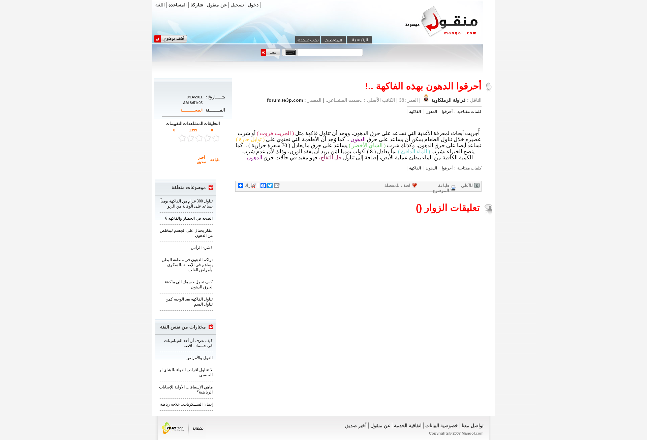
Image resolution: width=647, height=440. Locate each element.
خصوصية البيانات (441, 425)
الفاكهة (415, 111)
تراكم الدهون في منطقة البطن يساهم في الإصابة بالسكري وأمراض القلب (187, 264)
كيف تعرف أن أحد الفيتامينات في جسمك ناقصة (188, 343)
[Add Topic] (170, 41)
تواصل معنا (473, 425)
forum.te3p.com (285, 100)
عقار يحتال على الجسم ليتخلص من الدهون (186, 233)
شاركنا (196, 4)
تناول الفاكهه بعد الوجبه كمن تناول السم (189, 302)
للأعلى (467, 185)
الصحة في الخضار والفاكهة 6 (189, 218)
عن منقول (217, 4)
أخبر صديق (201, 159)
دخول (253, 4)
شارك (250, 185)
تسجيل (237, 4)
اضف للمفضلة (397, 185)
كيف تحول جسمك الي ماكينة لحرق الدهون (189, 284)
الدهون (431, 111)
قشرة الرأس (202, 247)
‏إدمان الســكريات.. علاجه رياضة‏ (186, 404)
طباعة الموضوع (441, 188)
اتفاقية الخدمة (408, 425)
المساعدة (177, 4)
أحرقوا (447, 111)
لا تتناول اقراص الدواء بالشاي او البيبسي (186, 372)
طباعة (215, 160)
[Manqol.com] (433, 36)
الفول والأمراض (199, 357)
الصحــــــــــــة (192, 110)
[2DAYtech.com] (183, 437)
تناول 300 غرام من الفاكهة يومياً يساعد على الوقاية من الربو (186, 204)
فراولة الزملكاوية (448, 100)
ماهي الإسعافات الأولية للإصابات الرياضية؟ (186, 390)
